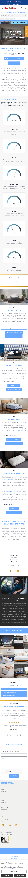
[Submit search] (25, 15)
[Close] (26, 861)
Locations (5, 816)
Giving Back (3, 805)
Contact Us (3, 812)
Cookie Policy (12, 868)
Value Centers (18, 4)
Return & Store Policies (5, 794)
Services (2, 800)
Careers (2, 811)
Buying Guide (3, 802)
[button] (10, 1)
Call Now (19, 58)
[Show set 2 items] (14, 735)
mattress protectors (16, 491)
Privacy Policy (14, 858)
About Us (3, 798)
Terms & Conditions (14, 856)
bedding (10, 479)
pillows (7, 491)
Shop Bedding (13, 508)
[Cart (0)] (25, 8)
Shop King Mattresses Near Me (13, 336)
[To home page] (10, 8)
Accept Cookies (20, 875)
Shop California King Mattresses (14, 332)
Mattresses (3, 786)
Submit (14, 775)
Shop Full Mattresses (14, 385)
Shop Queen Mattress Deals (14, 389)
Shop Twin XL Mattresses (13, 439)
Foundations (3, 787)
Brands (2, 789)
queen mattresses (12, 376)
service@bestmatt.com (7, 821)
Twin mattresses (20, 430)
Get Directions (8, 58)
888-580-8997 (6, 819)
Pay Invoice (13, 4)
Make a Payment (4, 807)
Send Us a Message (14, 63)
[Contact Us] (21, 8)
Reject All (7, 875)
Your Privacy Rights (14, 871)
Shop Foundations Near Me (13, 512)
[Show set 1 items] (10, 735)
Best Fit (2, 804)
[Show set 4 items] (20, 735)
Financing (9, 4)
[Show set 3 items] (17, 735)
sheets (10, 491)
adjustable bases (21, 489)
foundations (4, 479)
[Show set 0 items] (7, 735)
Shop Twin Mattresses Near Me (14, 443)
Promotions (3, 791)
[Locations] (18, 8)
